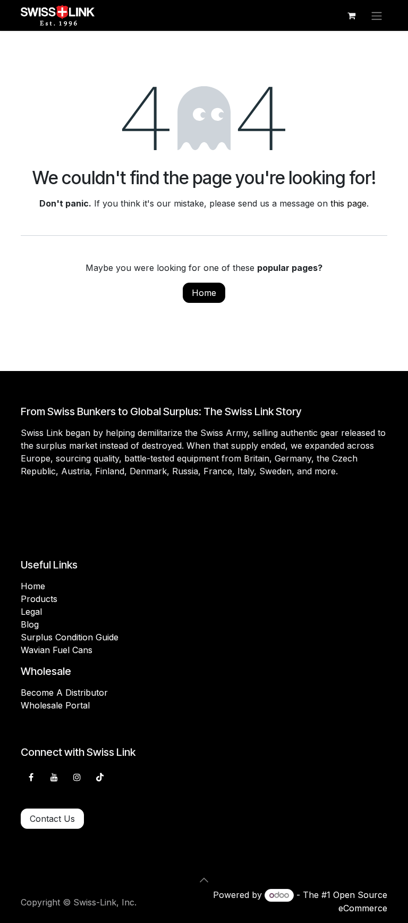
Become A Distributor (64, 692)
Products (39, 599)
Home (204, 292)
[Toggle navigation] (376, 15)
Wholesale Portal (55, 705)
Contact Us (52, 818)
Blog (30, 624)
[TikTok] (99, 777)
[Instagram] (77, 777)
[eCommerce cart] (351, 15)
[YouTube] (54, 777)
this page (348, 203)
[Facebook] (30, 777)
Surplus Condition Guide (69, 637)
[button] (204, 880)
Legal (31, 611)
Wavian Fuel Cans (56, 650)
